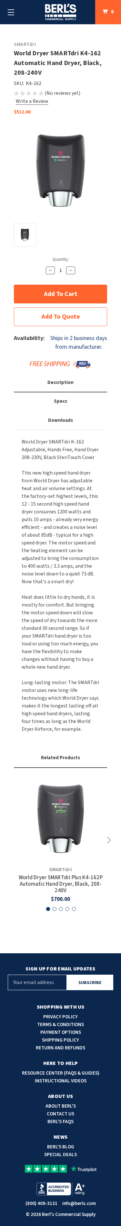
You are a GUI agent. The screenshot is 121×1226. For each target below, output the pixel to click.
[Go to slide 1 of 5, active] (48, 909)
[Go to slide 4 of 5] (67, 909)
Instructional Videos (60, 1081)
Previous (13, 840)
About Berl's (60, 1106)
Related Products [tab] (60, 757)
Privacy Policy (60, 1016)
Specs (60, 401)
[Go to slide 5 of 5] (74, 909)
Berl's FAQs (60, 1121)
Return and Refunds (60, 1048)
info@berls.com (79, 1203)
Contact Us (60, 1114)
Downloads (60, 420)
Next (108, 840)
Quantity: (61, 259)
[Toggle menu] (11, 12)
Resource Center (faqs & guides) (60, 1073)
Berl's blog (60, 1147)
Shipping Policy (60, 1040)
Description (60, 382)
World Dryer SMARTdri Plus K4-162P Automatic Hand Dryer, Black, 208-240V (61, 884)
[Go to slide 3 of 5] (61, 909)
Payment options (60, 1032)
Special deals (60, 1154)
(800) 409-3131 (41, 1203)
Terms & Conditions (60, 1024)
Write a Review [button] (32, 101)
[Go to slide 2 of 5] (54, 909)
